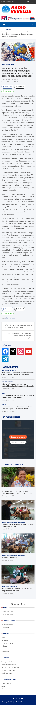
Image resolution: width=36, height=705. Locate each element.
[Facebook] (5, 351)
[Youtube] (22, 698)
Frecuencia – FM (7, 614)
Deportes (5, 640)
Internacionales (7, 643)
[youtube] (28, 351)
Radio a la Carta (7, 673)
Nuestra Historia (7, 625)
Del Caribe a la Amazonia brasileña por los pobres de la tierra (17, 590)
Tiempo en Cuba (7, 662)
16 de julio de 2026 (7, 560)
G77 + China (12, 318)
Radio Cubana (6, 683)
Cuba (3, 64)
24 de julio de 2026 (7, 529)
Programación (7, 627)
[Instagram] (20, 351)
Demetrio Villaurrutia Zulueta (10, 82)
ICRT (3, 686)
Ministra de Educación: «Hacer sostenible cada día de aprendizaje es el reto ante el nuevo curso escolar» (17, 386)
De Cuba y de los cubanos (9, 489)
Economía (13, 370)
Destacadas (10, 64)
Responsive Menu (28, 2)
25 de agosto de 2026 (8, 496)
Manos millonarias (9, 558)
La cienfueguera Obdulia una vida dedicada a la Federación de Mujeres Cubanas (16, 493)
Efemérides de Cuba (8, 670)
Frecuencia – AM (8, 612)
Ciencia (4, 404)
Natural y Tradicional (9, 665)
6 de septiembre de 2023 (9, 79)
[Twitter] (13, 351)
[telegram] (5, 359)
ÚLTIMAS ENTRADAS (10, 367)
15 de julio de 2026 (7, 593)
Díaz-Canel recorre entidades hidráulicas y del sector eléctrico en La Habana (18, 374)
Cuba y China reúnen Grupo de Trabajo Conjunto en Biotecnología (18, 326)
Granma (4, 689)
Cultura (4, 646)
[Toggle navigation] (4, 24)
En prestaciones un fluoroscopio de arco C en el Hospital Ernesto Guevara (17, 408)
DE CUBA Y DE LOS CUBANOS (13, 465)
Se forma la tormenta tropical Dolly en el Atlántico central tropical (18, 396)
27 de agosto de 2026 (8, 377)
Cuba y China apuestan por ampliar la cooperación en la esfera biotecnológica (18, 336)
